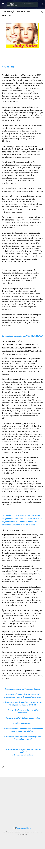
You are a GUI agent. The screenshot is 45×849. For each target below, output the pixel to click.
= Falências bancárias (22, 723)
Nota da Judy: (8, 67)
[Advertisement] (22, 801)
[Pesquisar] (42, 4)
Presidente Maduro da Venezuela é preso (22, 689)
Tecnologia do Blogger (24, 828)
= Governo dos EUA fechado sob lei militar (22, 718)
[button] (42, 12)
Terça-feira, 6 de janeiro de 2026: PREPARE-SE (22, 336)
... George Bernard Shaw (22, 755)
